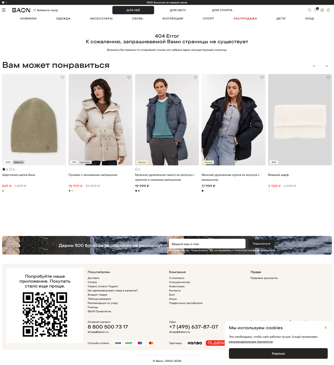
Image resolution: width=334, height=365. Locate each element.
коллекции (173, 18)
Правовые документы (264, 278)
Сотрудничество (179, 282)
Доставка (93, 278)
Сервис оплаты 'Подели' (103, 286)
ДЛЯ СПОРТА (222, 10)
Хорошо (278, 353)
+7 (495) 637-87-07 (193, 327)
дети (281, 18)
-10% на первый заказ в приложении (167, 2)
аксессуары (101, 18)
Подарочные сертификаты (185, 303)
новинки (28, 18)
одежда (63, 18)
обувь (137, 18)
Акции (173, 298)
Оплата (92, 282)
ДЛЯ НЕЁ (133, 10)
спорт (208, 18)
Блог (172, 294)
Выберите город (42, 10)
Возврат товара (97, 294)
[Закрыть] (326, 328)
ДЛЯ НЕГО (178, 10)
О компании (176, 278)
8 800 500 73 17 (108, 327)
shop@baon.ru (98, 331)
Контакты (175, 290)
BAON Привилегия (99, 311)
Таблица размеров (99, 298)
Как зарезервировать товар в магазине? (113, 290)
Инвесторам (177, 286)
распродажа (245, 18)
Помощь (93, 307)
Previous (314, 66)
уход (309, 18)
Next (326, 66)
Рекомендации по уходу (103, 303)
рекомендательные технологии (251, 341)
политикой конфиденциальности (254, 250)
